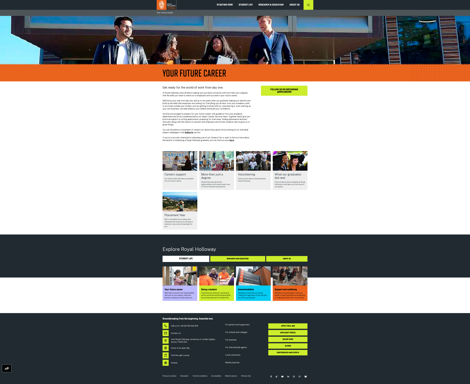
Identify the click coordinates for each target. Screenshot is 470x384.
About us (294, 5)
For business (231, 340)
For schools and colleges (236, 332)
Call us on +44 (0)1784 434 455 (184, 326)
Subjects (189, 132)
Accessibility (216, 376)
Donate (174, 363)
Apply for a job (288, 326)
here (232, 140)
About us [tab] (287, 259)
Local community (232, 355)
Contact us (176, 333)
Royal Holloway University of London (166, 5)
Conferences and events (288, 353)
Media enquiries (232, 362)
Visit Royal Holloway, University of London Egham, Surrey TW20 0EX (193, 340)
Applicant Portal (288, 333)
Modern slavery (231, 376)
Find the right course (180, 355)
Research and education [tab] (238, 259)
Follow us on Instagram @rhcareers (284, 90)
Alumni (288, 346)
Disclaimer (184, 376)
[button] (271, 376)
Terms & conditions (199, 376)
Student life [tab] (186, 259)
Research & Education (271, 5)
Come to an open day (180, 348)
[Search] (308, 5)
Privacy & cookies (169, 376)
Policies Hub (246, 376)
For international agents (236, 347)
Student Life (246, 5)
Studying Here (225, 5)
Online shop (288, 339)
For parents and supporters (237, 324)
